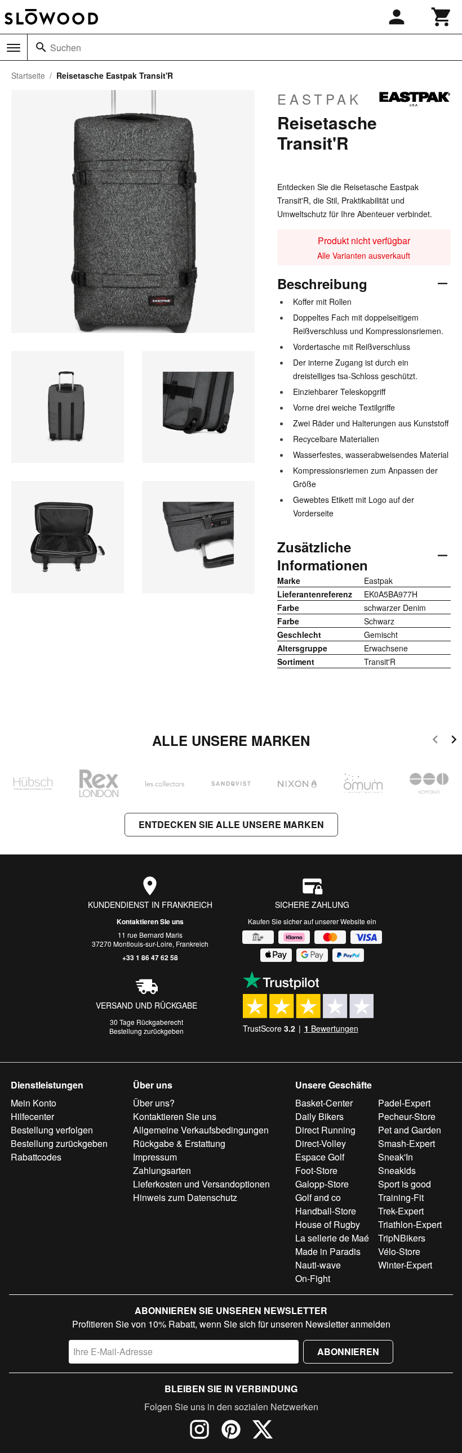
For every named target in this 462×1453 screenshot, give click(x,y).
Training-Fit (401, 1197)
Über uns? (154, 1102)
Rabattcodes (36, 1156)
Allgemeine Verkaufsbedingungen (201, 1129)
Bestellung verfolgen (52, 1129)
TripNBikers (401, 1237)
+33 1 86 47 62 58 (150, 957)
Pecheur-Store (407, 1116)
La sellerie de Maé (332, 1237)
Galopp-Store (322, 1183)
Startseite (28, 75)
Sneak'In (395, 1156)
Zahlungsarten (162, 1170)
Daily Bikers (319, 1116)
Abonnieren (348, 1351)
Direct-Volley (320, 1143)
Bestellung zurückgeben (146, 1031)
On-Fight (312, 1278)
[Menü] (13, 47)
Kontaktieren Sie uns (150, 921)
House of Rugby (327, 1224)
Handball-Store (325, 1210)
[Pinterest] (231, 1431)
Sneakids (397, 1170)
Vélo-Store (399, 1251)
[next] (454, 741)
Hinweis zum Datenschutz (185, 1197)
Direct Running (325, 1129)
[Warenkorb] (441, 17)
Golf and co (318, 1197)
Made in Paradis (328, 1251)
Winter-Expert (405, 1264)
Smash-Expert (406, 1143)
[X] (262, 1431)
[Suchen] (41, 47)
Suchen (65, 47)
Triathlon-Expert (410, 1224)
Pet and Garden (409, 1129)
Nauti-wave (318, 1264)
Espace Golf (319, 1156)
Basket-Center (324, 1102)
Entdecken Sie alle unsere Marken (231, 824)
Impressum (155, 1156)
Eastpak (319, 99)
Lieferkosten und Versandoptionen (201, 1183)
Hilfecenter (32, 1116)
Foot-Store (316, 1170)
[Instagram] (199, 1431)
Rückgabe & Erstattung (179, 1143)
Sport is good (404, 1183)
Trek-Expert (401, 1210)
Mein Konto (33, 1102)
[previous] (435, 741)
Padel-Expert (404, 1102)
